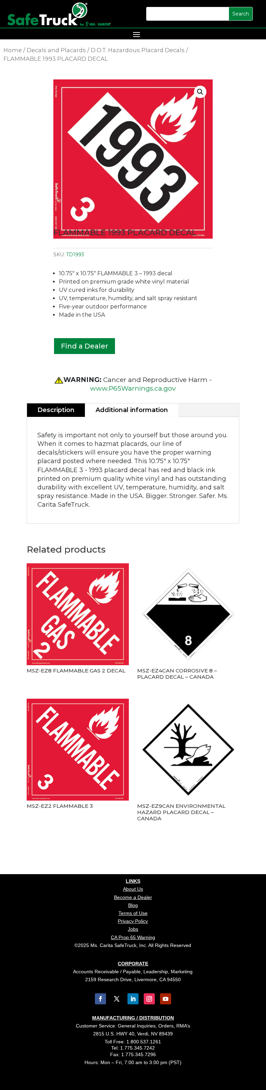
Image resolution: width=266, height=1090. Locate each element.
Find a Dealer (84, 346)
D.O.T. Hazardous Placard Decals (138, 50)
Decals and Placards (56, 50)
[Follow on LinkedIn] (133, 998)
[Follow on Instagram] (149, 998)
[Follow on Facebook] (100, 998)
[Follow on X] (116, 998)
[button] (200, 92)
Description (55, 410)
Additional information (132, 410)
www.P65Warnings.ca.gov (133, 388)
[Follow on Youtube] (165, 998)
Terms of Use (133, 913)
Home (12, 50)
